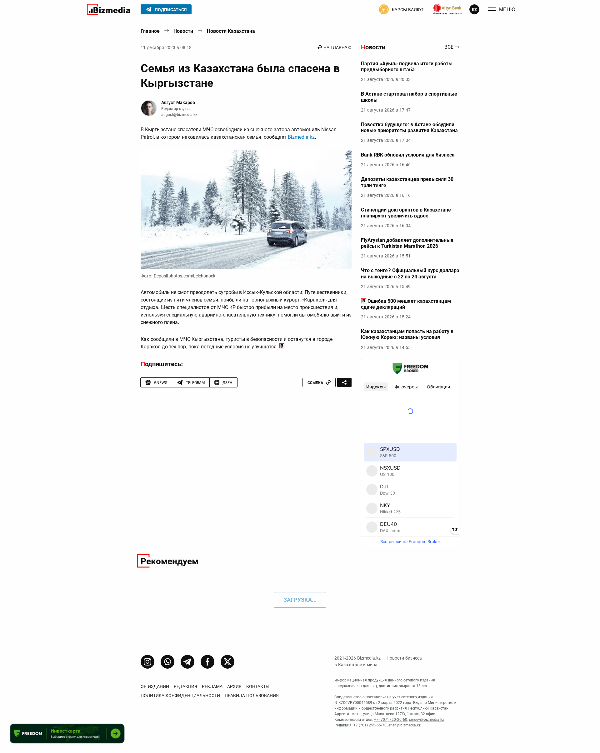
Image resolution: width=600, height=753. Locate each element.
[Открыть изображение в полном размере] (246, 209)
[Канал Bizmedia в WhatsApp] (167, 662)
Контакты (257, 686)
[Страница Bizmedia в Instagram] (147, 662)
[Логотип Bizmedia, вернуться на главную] (108, 9)
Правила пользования (252, 695)
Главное (150, 31)
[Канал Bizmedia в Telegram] (187, 662)
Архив (234, 686)
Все (448, 47)
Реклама (212, 686)
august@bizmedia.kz (179, 114)
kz (474, 9)
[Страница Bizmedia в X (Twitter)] (227, 662)
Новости (183, 31)
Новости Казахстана (231, 31)
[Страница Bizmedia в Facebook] (207, 662)
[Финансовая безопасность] (447, 9)
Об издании (155, 686)
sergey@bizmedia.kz (426, 719)
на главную (337, 47)
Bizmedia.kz (301, 137)
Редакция (185, 686)
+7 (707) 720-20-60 (390, 719)
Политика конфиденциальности (180, 695)
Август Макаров (178, 102)
